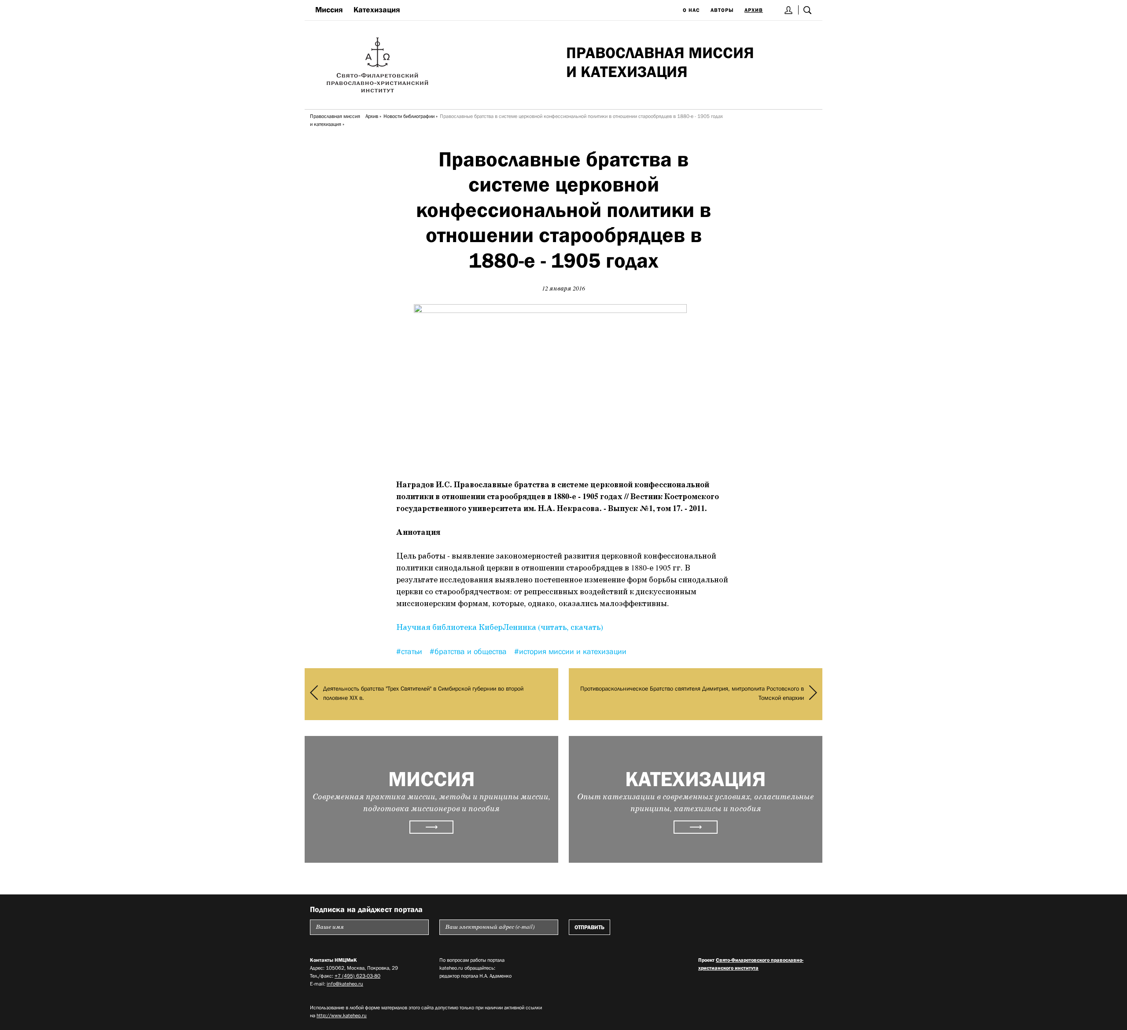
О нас (691, 10)
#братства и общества (469, 651)
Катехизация (377, 9)
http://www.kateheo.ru (342, 1015)
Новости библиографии (409, 116)
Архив (753, 10)
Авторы (722, 10)
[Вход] (789, 10)
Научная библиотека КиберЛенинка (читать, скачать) (499, 627)
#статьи (410, 651)
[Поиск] (807, 10)
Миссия (329, 9)
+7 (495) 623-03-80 (357, 976)
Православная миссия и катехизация (335, 120)
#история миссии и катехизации (570, 651)
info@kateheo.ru (345, 984)
